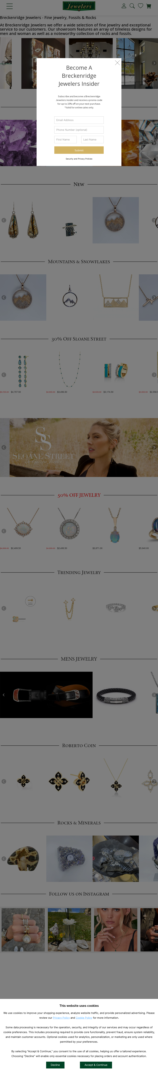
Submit (79, 150)
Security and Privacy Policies (79, 159)
